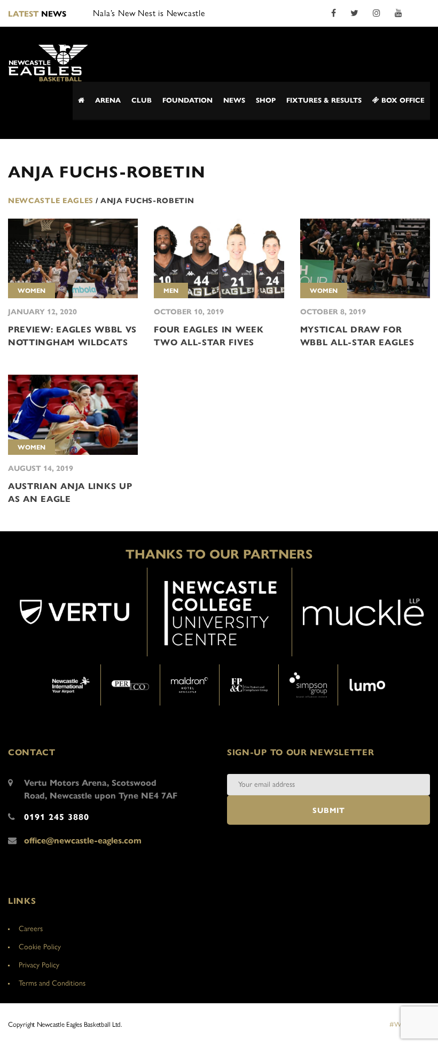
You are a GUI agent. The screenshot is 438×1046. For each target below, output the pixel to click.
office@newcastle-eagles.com (83, 840)
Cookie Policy (40, 946)
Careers (31, 928)
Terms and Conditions (52, 983)
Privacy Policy (39, 965)
